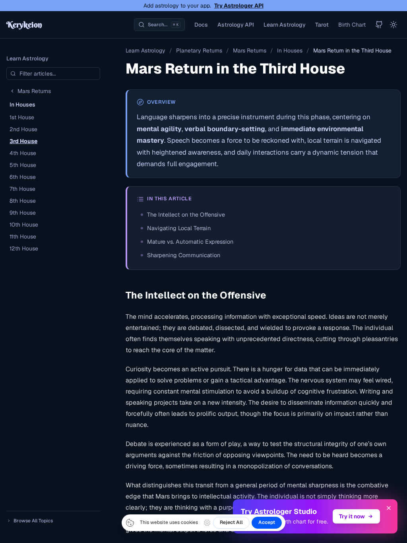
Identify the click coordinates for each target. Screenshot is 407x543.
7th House (22, 188)
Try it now (352, 516)
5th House (23, 165)
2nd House (23, 129)
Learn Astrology (285, 24)
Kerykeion (24, 24)
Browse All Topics (33, 521)
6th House (23, 176)
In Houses (289, 50)
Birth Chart (352, 24)
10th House (24, 224)
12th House (24, 248)
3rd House (23, 141)
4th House (23, 153)
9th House (23, 212)
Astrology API (235, 24)
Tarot (322, 24)
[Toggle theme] (393, 24)
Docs (201, 24)
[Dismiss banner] (388, 508)
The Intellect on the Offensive (186, 214)
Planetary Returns (199, 50)
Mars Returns (249, 50)
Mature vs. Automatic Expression (190, 241)
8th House (23, 200)
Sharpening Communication (183, 255)
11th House (23, 236)
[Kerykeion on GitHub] (379, 25)
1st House (22, 117)
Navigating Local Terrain (179, 228)
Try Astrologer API (239, 5)
